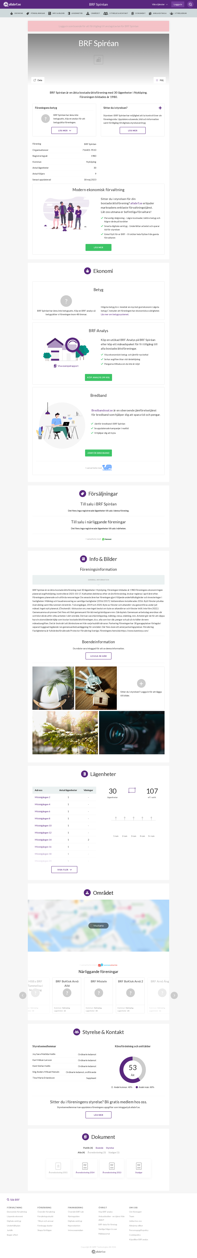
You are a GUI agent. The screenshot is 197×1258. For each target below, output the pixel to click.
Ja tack (98, 656)
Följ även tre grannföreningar (78, 648)
